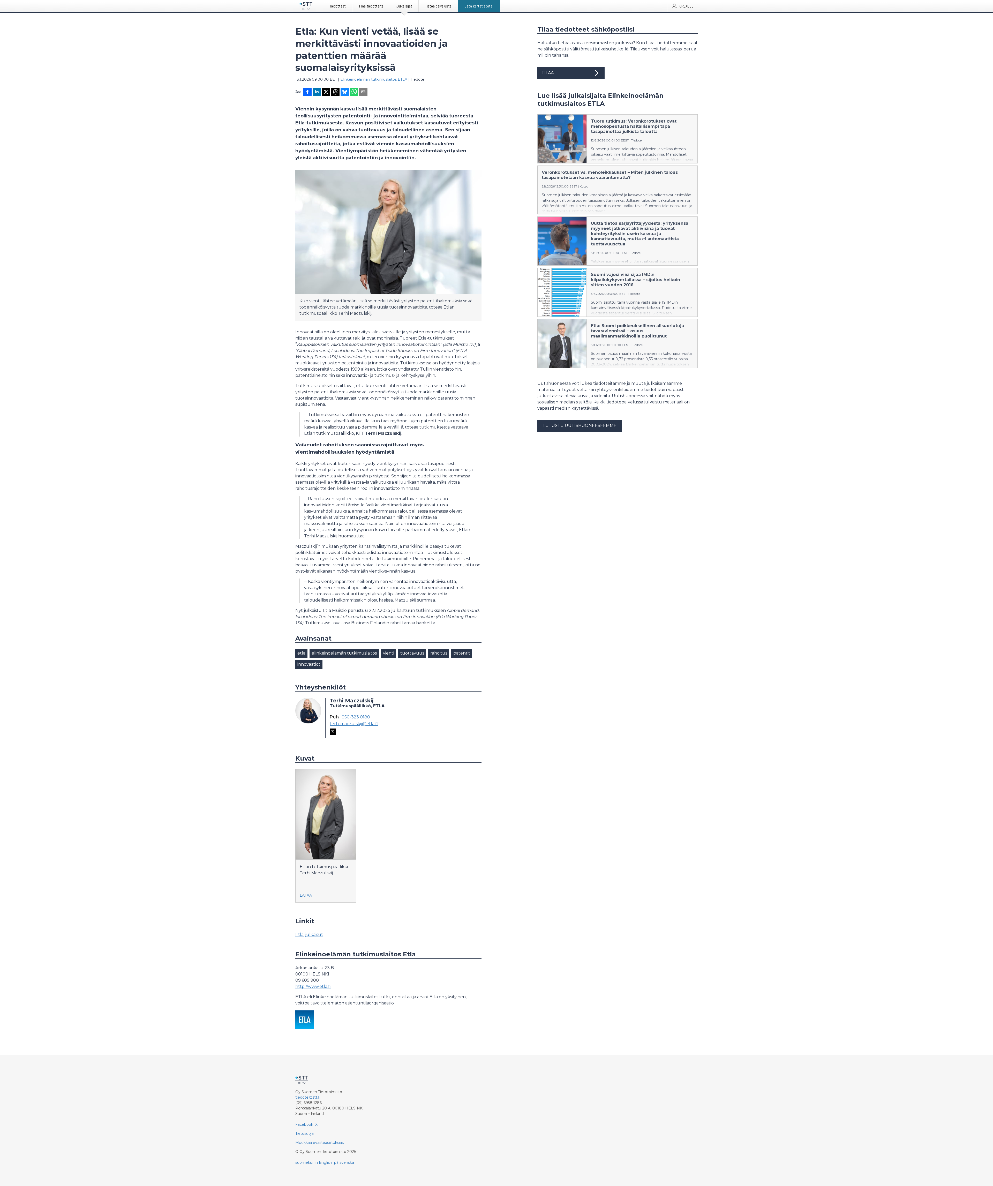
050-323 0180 (356, 717)
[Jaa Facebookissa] (307, 92)
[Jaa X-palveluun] (326, 92)
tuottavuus (412, 653)
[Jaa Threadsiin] (335, 92)
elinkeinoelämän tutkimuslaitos (344, 653)
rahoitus (438, 653)
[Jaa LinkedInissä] (317, 92)
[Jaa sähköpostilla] (363, 92)
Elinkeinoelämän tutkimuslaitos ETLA (373, 79)
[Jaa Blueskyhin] (345, 92)
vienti (388, 653)
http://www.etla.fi (313, 986)
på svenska (344, 1162)
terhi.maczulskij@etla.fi (354, 724)
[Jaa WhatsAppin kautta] (354, 92)
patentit (461, 653)
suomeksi (304, 1162)
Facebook (304, 1124)
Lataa (306, 895)
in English (323, 1162)
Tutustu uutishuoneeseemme (579, 425)
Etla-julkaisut (309, 934)
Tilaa (547, 72)
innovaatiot (308, 664)
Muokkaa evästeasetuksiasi (319, 1142)
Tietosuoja (304, 1133)
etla (301, 653)
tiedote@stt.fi (307, 1097)
